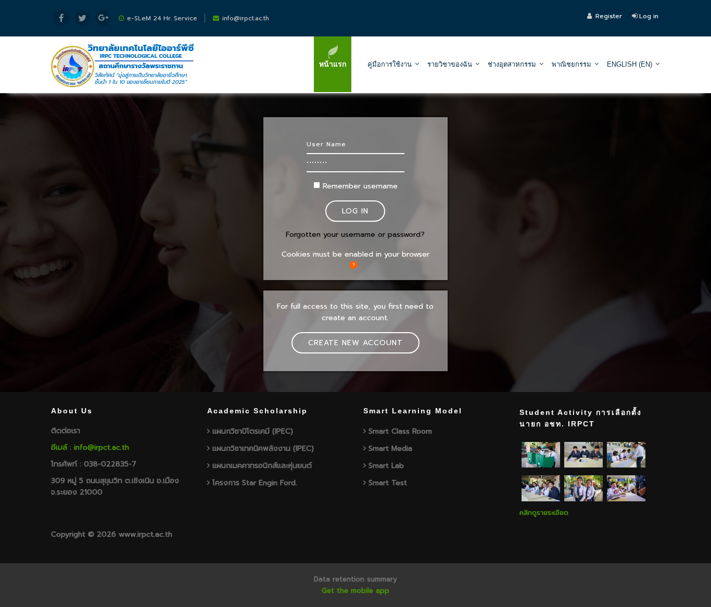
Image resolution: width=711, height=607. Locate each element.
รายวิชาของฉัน (449, 64)
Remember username (360, 186)
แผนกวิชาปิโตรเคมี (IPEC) (252, 431)
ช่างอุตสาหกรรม (512, 64)
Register (608, 16)
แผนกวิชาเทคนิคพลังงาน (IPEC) (263, 448)
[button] (355, 265)
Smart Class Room (400, 431)
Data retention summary (355, 579)
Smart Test (388, 482)
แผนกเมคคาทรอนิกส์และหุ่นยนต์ (262, 465)
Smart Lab (386, 465)
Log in (648, 16)
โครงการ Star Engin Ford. (254, 482)
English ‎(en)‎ (629, 64)
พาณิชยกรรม (571, 64)
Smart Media (390, 448)
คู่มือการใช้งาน (389, 64)
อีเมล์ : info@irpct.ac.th (90, 447)
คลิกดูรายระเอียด (543, 512)
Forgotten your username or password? (355, 234)
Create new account (355, 342)
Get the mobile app (355, 591)
